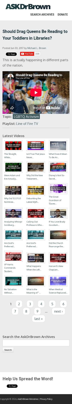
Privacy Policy (46, 399)
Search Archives (42, 14)
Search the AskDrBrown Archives (29, 336)
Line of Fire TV (27, 123)
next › (58, 311)
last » (38, 318)
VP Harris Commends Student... (9, 267)
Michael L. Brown (36, 48)
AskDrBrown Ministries (28, 399)
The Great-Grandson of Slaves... (55, 200)
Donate (63, 14)
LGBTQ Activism (26, 116)
